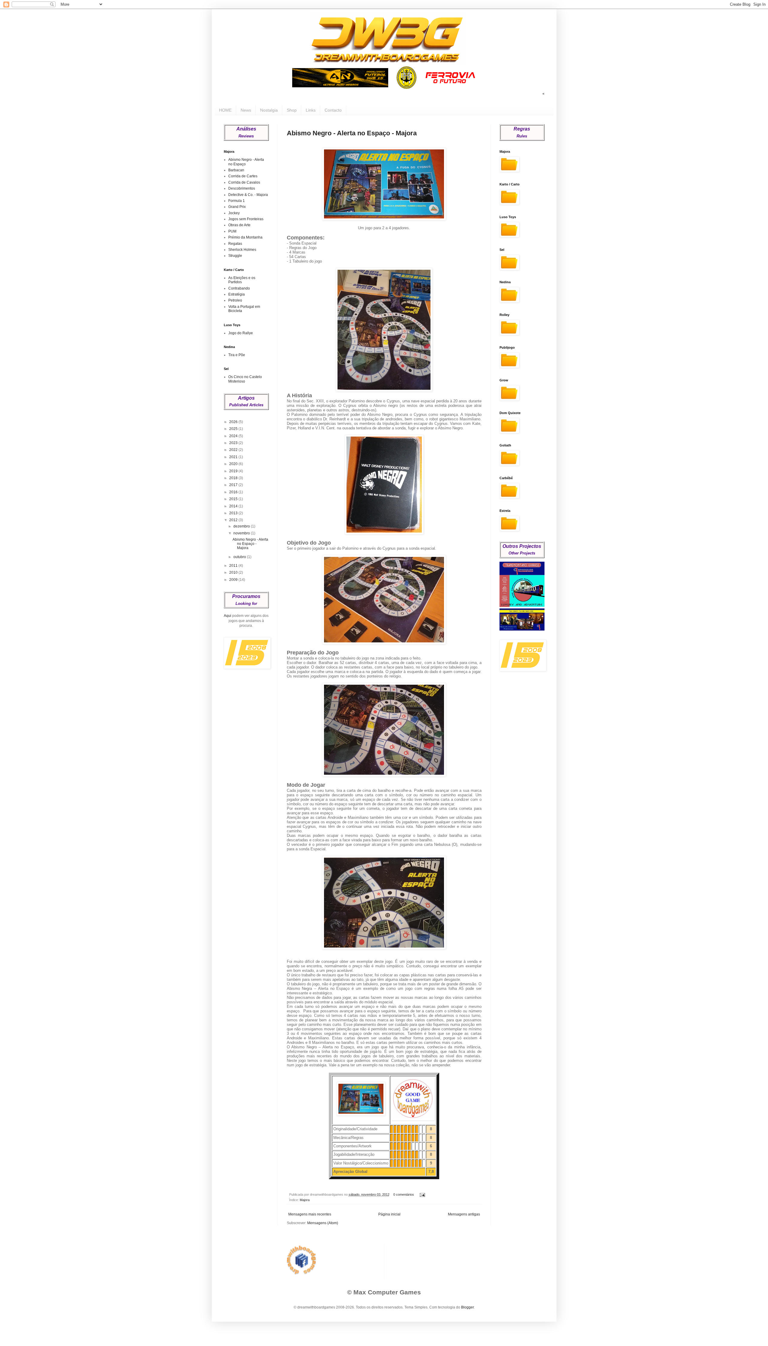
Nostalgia (269, 110)
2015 (233, 499)
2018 (233, 478)
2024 (233, 436)
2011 (233, 565)
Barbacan (236, 170)
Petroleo (235, 300)
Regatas (235, 244)
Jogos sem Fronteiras (245, 219)
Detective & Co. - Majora (248, 195)
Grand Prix (237, 207)
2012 (233, 520)
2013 (233, 513)
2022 (233, 450)
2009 (233, 580)
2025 (233, 429)
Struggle (235, 256)
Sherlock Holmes (242, 250)
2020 (233, 464)
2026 (233, 422)
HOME (225, 110)
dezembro (242, 526)
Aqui (227, 616)
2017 (233, 485)
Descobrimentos (241, 188)
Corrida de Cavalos (244, 182)
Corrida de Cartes (242, 176)
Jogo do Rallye (240, 333)
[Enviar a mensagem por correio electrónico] (421, 1194)
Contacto (333, 110)
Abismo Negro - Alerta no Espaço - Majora (352, 133)
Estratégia (236, 294)
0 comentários (403, 1194)
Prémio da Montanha (245, 237)
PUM (232, 231)
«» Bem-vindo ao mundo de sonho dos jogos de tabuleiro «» (503, 94)
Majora (305, 1200)
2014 (233, 506)
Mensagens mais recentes (309, 1214)
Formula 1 (236, 201)
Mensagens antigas (464, 1214)
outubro (240, 557)
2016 (233, 492)
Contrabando (239, 288)
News (246, 110)
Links (311, 110)
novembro (242, 533)
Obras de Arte (239, 225)
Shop (292, 110)
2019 (233, 471)
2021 (233, 457)
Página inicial (389, 1214)
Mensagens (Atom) (322, 1223)
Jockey (234, 213)
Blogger (467, 1307)
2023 (233, 443)
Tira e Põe (236, 355)
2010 (233, 572)
